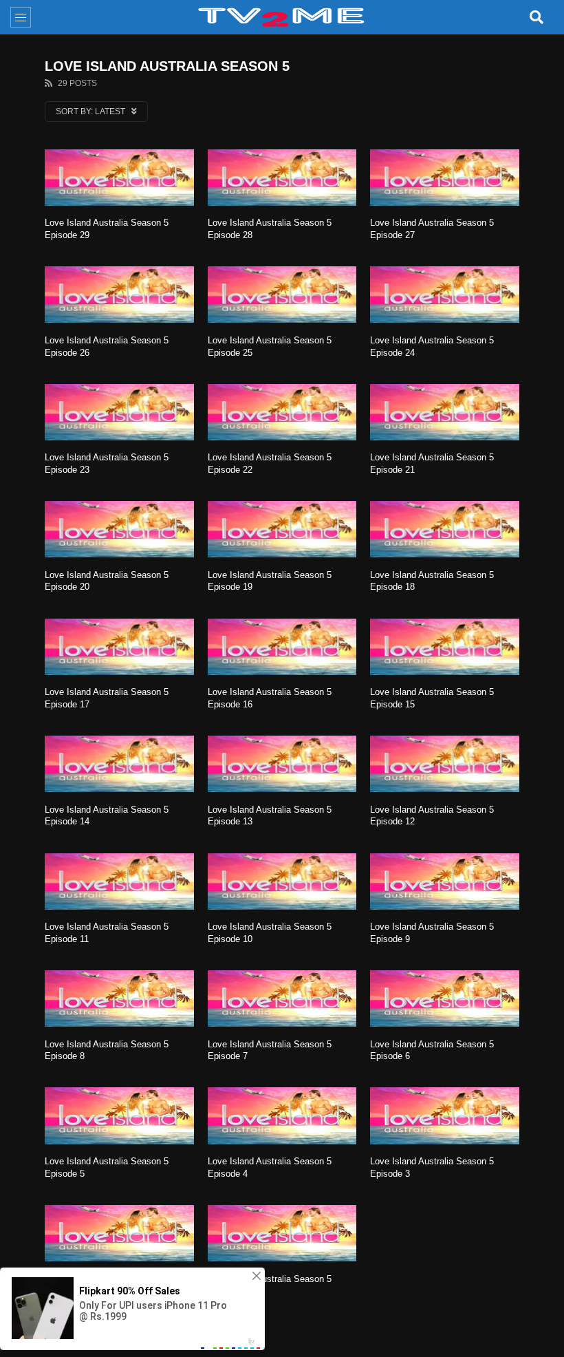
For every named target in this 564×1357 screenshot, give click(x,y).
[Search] (536, 17)
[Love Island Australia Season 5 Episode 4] (282, 1115)
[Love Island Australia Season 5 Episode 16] (282, 647)
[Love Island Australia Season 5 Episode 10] (282, 881)
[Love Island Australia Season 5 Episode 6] (444, 998)
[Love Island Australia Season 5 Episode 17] (119, 647)
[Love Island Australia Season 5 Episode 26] (119, 294)
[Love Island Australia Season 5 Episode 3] (444, 1115)
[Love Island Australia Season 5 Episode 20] (119, 529)
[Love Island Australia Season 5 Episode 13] (282, 764)
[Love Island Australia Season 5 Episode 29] (119, 177)
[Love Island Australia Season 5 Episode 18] (444, 529)
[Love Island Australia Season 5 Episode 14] (119, 764)
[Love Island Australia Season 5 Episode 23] (119, 412)
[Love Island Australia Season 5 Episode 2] (119, 1233)
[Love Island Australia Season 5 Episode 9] (444, 881)
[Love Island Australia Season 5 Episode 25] (282, 294)
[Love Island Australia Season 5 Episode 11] (119, 881)
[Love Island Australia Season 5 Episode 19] (282, 529)
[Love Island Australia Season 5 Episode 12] (444, 764)
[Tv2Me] (282, 17)
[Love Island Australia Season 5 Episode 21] (444, 412)
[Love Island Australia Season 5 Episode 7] (282, 998)
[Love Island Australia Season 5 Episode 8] (119, 998)
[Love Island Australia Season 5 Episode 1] (282, 1233)
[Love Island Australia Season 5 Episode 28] (282, 177)
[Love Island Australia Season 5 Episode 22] (282, 412)
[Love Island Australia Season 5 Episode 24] (444, 294)
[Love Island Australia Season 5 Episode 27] (444, 177)
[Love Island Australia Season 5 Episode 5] (119, 1115)
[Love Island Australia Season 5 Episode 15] (444, 647)
